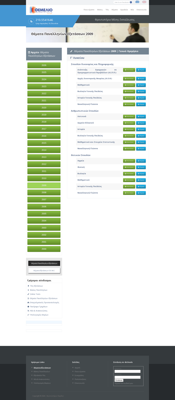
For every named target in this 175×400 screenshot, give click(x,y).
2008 (44, 192)
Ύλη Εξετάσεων (36, 286)
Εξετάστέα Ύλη (39, 375)
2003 (44, 228)
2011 (44, 171)
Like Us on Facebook (122, 2)
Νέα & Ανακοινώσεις (38, 310)
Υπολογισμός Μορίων (38, 315)
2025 (44, 72)
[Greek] (137, 2)
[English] (144, 2)
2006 (44, 206)
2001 (44, 242)
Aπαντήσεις (129, 70)
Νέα (132, 9)
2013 (44, 157)
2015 (44, 143)
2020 (44, 107)
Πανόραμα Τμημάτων (38, 306)
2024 (44, 79)
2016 (44, 136)
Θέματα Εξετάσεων (42, 367)
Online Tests (34, 294)
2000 (44, 249)
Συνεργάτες (79, 375)
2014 (44, 150)
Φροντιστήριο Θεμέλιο (55, 396)
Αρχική (77, 367)
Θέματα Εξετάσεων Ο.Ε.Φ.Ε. (44, 270)
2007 (44, 199)
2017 (44, 129)
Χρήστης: (118, 368)
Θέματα (115, 9)
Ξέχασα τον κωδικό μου (124, 383)
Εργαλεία (124, 9)
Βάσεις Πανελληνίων (38, 290)
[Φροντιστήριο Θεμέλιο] (41, 13)
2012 (44, 164)
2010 (44, 178)
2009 (44, 185)
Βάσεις (100, 9)
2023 (44, 86)
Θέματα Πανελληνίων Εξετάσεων (44, 263)
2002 (44, 235)
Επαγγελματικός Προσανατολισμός (44, 302)
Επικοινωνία (141, 9)
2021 (44, 100)
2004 (44, 221)
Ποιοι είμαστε (89, 9)
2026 (44, 65)
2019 (44, 115)
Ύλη (107, 9)
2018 (44, 122)
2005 (44, 213)
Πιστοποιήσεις (80, 379)
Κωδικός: (118, 374)
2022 (44, 93)
